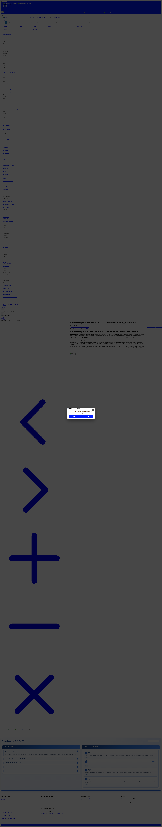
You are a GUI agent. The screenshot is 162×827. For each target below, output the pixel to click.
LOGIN (74, 416)
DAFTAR (87, 416)
